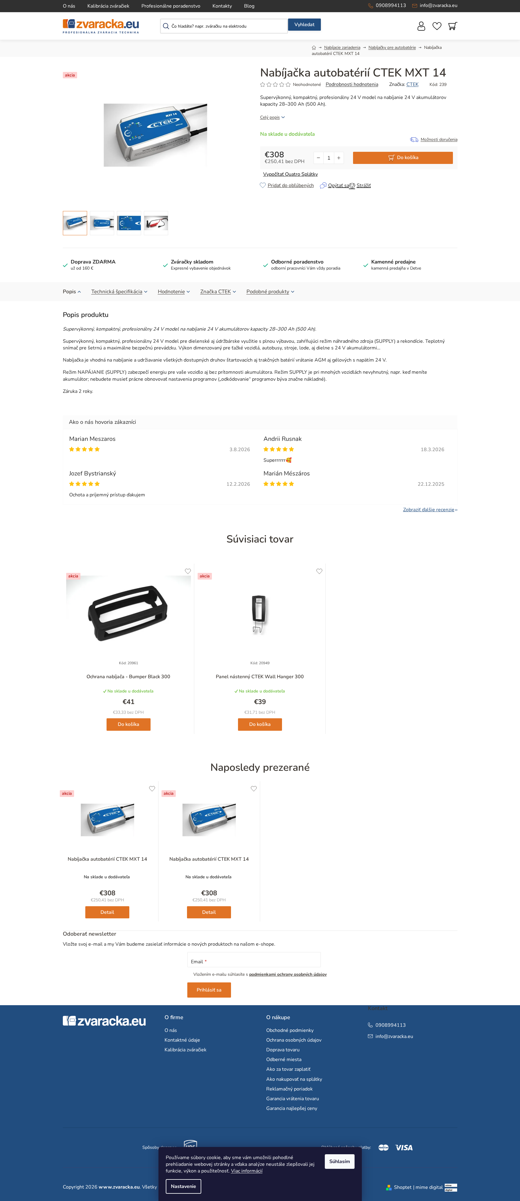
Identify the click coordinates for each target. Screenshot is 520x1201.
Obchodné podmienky (290, 1030)
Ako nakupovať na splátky (294, 1079)
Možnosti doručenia (439, 139)
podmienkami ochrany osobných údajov (288, 974)
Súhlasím (339, 1161)
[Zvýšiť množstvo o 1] (339, 158)
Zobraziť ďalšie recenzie (428, 509)
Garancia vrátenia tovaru (292, 1098)
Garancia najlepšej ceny (291, 1108)
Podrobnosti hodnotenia (352, 84)
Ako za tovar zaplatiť (288, 1069)
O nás (69, 6)
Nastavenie (183, 1186)
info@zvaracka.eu (438, 5)
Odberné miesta (283, 1059)
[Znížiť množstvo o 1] (319, 158)
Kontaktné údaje (182, 1040)
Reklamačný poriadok (289, 1089)
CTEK (412, 84)
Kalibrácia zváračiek (108, 6)
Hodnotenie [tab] (171, 291)
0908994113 (391, 5)
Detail (107, 912)
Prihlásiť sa (209, 990)
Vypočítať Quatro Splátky (290, 174)
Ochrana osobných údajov (293, 1040)
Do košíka (408, 157)
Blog (249, 6)
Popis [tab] (69, 291)
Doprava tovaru (283, 1049)
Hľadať (304, 25)
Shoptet (403, 1187)
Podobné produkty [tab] (267, 291)
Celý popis (270, 117)
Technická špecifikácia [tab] (116, 291)
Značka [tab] (215, 291)
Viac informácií (247, 1171)
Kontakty (222, 6)
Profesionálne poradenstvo (170, 6)
